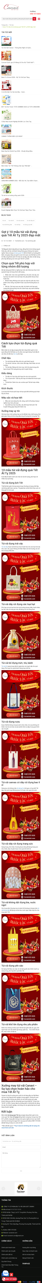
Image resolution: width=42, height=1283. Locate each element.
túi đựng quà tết (27, 224)
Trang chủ (4, 25)
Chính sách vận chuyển (8, 1251)
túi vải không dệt (7, 224)
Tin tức (11, 25)
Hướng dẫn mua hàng (29, 1247)
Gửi (21, 1171)
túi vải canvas (20, 220)
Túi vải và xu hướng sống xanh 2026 (12, 195)
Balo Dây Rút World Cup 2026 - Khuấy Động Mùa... (17, 151)
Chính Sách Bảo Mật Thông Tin (9, 1266)
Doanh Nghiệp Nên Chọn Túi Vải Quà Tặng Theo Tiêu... (18, 210)
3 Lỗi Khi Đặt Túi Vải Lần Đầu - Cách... (13, 92)
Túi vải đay (4, 547)
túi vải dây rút (30, 220)
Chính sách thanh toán (8, 1247)
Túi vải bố (4, 666)
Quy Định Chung (6, 1261)
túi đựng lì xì (20, 788)
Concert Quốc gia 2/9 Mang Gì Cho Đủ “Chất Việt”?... (18, 62)
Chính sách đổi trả (6, 1254)
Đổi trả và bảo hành (28, 1254)
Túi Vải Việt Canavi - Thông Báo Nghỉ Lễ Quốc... (16, 48)
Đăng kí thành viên (28, 1258)
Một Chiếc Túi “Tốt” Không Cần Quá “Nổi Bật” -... (16, 166)
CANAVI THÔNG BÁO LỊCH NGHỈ (11, 136)
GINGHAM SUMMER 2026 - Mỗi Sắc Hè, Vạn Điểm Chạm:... (20, 181)
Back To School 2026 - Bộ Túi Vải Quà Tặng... (15, 77)
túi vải (4, 220)
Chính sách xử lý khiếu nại (9, 1258)
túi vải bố (11, 220)
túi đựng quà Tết (19, 253)
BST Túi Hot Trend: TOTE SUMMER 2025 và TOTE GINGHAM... (20, 107)
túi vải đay (17, 224)
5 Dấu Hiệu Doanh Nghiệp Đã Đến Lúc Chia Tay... (16, 121)
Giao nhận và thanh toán (29, 1251)
